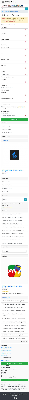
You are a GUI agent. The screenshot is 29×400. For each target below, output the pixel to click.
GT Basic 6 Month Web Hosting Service (12, 233)
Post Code (3, 65)
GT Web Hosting (10, 2)
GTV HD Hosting (6, 129)
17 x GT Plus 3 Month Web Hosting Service (13, 307)
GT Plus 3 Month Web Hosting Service (12, 243)
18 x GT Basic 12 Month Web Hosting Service (13, 310)
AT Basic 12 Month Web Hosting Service (12, 220)
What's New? (5, 140)
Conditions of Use (7, 185)
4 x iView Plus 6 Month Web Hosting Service (13, 338)
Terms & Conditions (6, 350)
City (2, 53)
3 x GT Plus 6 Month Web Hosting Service (13, 335)
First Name (4, 27)
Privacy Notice (6, 181)
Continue (15, 119)
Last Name (3, 33)
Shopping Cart (6, 297)
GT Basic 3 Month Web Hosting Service (12, 240)
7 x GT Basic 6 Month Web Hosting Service (13, 331)
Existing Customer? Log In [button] (15, 363)
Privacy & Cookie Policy (7, 347)
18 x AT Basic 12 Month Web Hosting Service (13, 304)
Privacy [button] (23, 106)
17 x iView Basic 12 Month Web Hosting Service (12, 314)
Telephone (3, 79)
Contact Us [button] (15, 380)
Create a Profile (5, 360)
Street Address (5, 47)
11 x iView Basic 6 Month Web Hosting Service (14, 322)
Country (3, 71)
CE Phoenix (14, 395)
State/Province (5, 59)
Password (3, 92)
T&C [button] (19, 106)
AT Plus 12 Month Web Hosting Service (12, 217)
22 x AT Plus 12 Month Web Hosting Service (13, 301)
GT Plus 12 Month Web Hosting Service (12, 223)
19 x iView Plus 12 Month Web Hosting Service (14, 325)
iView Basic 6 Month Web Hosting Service (13, 236)
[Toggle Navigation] (3, 2)
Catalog (7, 11)
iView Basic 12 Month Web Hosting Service (13, 227)
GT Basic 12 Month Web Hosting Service (12, 214)
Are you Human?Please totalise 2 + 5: (6, 112)
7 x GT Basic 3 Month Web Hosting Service (13, 328)
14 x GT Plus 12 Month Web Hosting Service (13, 318)
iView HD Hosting (7, 132)
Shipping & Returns (7, 188)
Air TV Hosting (6, 126)
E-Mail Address (5, 39)
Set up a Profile (14, 11)
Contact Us (5, 191)
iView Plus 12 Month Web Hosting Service (13, 230)
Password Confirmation (7, 98)
